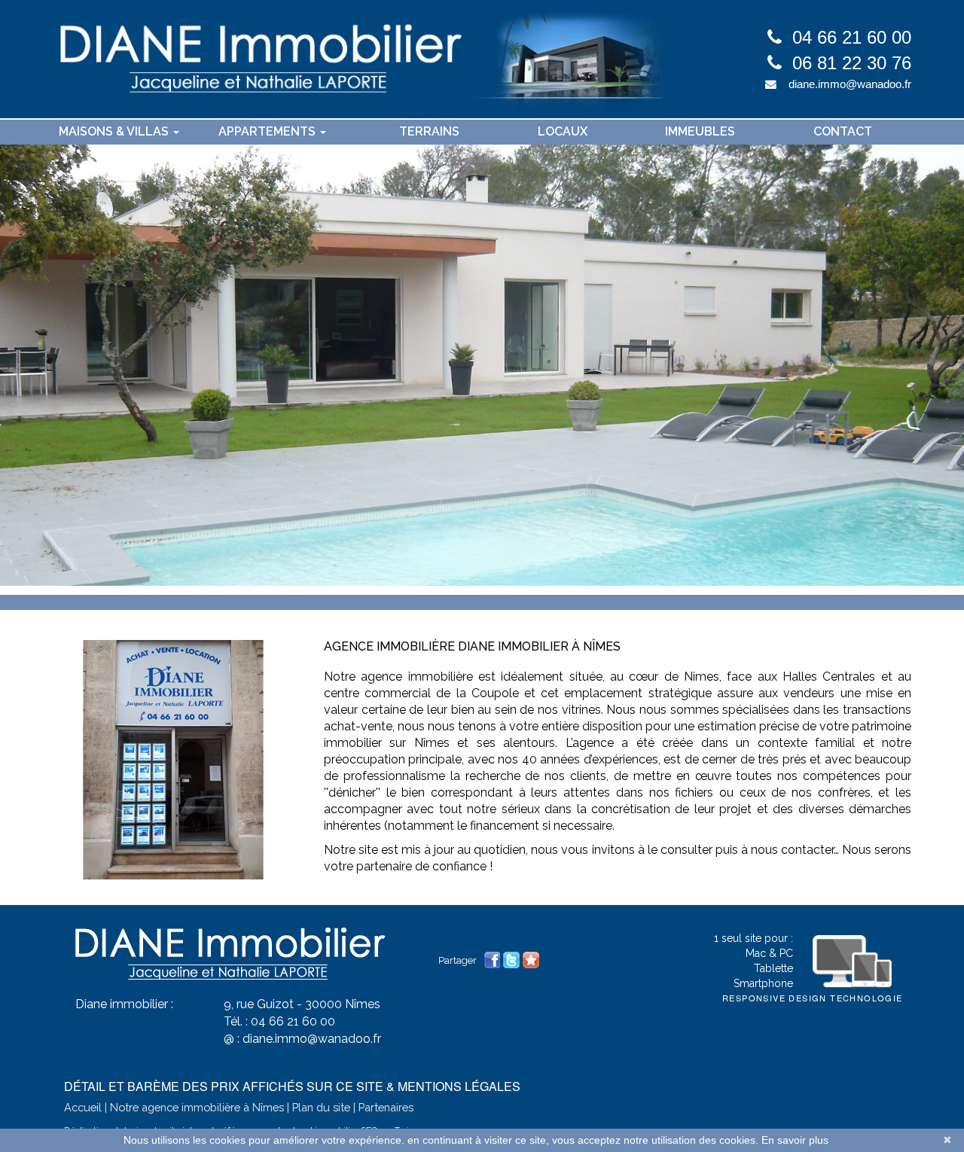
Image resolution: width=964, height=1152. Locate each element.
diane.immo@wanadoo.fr (850, 84)
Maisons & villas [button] (115, 131)
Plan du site (321, 1107)
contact (842, 131)
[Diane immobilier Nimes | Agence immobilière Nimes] (358, 59)
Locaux (562, 131)
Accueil (83, 1107)
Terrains (429, 131)
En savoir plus (794, 1140)
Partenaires (385, 1107)
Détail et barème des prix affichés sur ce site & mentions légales (292, 1086)
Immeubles (700, 131)
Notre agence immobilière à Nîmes (197, 1107)
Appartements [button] (268, 131)
